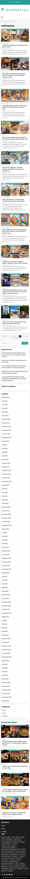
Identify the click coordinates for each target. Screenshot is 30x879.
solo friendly (16, 866)
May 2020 (4, 671)
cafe (3, 839)
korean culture (5, 854)
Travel (7, 43)
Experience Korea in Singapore (9, 849)
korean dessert (14, 854)
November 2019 (6, 690)
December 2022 (6, 558)
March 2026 (5, 415)
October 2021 (6, 609)
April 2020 (5, 675)
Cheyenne (4, 769)
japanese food (9, 851)
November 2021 (6, 606)
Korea (16, 851)
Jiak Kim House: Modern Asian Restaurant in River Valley (14, 361)
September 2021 (6, 613)
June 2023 (5, 536)
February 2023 (6, 551)
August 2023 (5, 529)
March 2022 (5, 591)
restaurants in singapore (7, 863)
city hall (22, 842)
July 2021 (4, 620)
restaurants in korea (13, 861)
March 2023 (5, 547)
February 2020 (6, 682)
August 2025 (5, 441)
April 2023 (5, 543)
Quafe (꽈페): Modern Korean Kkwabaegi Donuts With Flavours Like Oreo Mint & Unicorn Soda (15, 219)
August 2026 (5, 397)
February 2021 (6, 638)
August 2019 (5, 701)
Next (17, 338)
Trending (8, 103)
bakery (8, 837)
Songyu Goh (4, 48)
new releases (5, 858)
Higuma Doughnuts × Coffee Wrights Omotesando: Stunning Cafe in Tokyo (15, 189)
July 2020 (4, 664)
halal (3, 851)
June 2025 (5, 448)
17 (24, 336)
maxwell (22, 856)
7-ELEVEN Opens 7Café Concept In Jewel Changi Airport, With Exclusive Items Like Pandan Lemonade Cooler (15, 280)
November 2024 (6, 474)
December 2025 (6, 426)
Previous (4, 336)
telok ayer (12, 868)
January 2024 (5, 510)
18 (27, 336)
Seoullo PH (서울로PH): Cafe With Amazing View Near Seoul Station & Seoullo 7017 (15, 157)
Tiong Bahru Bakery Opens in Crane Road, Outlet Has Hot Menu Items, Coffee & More (15, 95)
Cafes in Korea (17, 839)
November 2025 (6, 430)
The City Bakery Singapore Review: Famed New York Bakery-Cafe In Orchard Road (14, 366)
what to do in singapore (7, 870)
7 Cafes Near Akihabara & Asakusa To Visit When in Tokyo (15, 35)
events (14, 844)
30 (14, 338)
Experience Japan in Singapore (9, 846)
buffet (17, 837)
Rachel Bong (4, 140)
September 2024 (6, 481)
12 (12, 336)
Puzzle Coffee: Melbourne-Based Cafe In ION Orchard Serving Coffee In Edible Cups (15, 127)
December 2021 (6, 602)
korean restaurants (6, 856)
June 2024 (5, 492)
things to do (20, 868)
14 (17, 336)
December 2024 (6, 470)
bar (13, 837)
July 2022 (4, 576)
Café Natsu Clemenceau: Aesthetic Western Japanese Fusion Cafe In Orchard (15, 251)
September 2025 (6, 437)
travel (26, 868)
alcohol (3, 837)
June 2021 (5, 624)
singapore (4, 866)
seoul (16, 863)
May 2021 (4, 627)
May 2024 (4, 496)
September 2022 (6, 569)
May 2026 (4, 408)
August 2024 (5, 485)
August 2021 (5, 616)
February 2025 (6, 463)
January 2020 (5, 686)
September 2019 (6, 697)
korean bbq (22, 851)
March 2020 (5, 679)
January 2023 (5, 554)
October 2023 (6, 521)
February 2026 (6, 419)
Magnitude (18, 877)
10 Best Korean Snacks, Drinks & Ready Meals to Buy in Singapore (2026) (15, 372)
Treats (3, 43)
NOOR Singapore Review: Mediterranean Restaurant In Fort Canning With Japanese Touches (14, 354)
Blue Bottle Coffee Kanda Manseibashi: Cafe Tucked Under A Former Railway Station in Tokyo (15, 63)
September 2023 (6, 525)
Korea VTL (15, 856)
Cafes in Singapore (6, 842)
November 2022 (6, 562)
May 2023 (4, 540)
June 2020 (5, 668)
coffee (3, 844)
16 (22, 336)
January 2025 (5, 467)
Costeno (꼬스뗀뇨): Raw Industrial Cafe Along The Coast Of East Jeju (15, 311)
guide (23, 849)
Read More (25, 53)
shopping (22, 863)
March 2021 (5, 635)
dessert (9, 844)
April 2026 (5, 412)
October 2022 (6, 565)
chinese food (15, 842)
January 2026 (5, 423)
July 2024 (4, 488)
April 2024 (5, 499)
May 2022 (4, 584)
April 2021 (5, 631)
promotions (4, 861)
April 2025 (5, 456)
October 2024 (6, 477)
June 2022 (5, 580)
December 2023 (6, 514)
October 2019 (6, 693)
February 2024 (6, 507)
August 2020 (5, 660)
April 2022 (5, 587)
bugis (22, 837)
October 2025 (6, 434)
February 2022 (6, 595)
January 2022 (5, 598)
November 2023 (6, 518)
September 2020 (6, 657)
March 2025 (5, 459)
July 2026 (4, 401)
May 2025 (4, 452)
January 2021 (5, 642)
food (19, 849)
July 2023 (4, 532)
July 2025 (4, 445)
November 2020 (6, 649)
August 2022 (5, 573)
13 (15, 336)
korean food (22, 854)
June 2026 (5, 404)
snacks (10, 866)
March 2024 (5, 503)
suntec (23, 866)
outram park (18, 858)
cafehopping (9, 839)
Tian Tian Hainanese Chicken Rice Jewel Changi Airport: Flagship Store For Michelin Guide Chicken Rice (14, 378)
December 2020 (6, 646)
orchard (12, 858)
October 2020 (6, 653)
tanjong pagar (5, 868)
